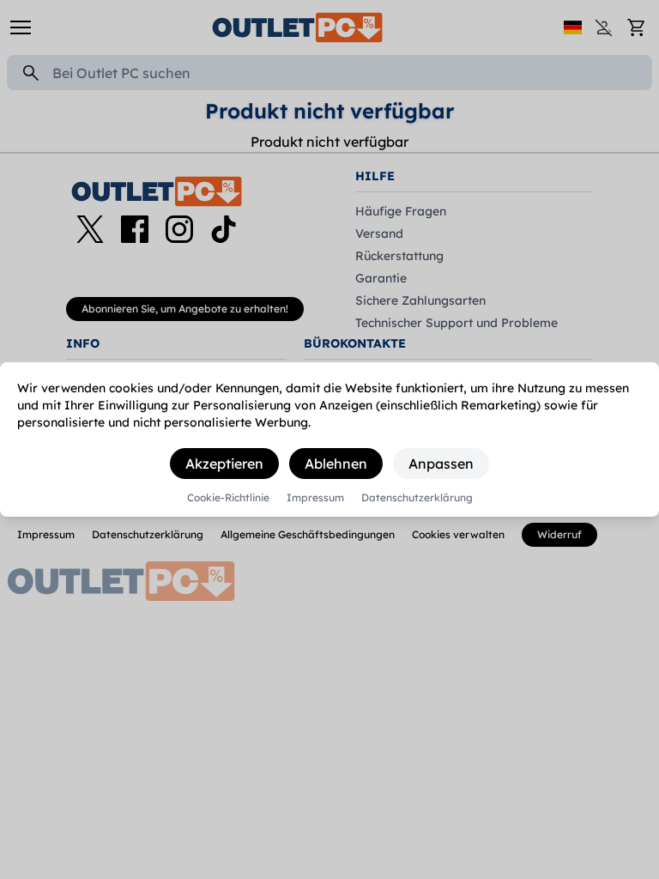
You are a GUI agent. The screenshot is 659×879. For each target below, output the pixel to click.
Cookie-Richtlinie (228, 498)
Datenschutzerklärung (417, 498)
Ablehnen (336, 463)
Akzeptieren (224, 463)
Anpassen (441, 463)
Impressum (315, 498)
